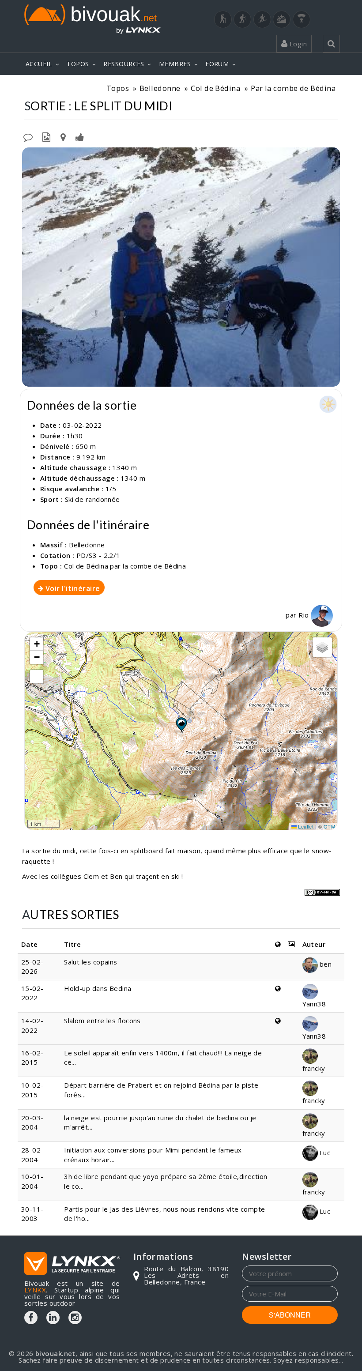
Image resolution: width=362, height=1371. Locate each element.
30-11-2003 (32, 1214)
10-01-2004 (32, 1181)
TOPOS (78, 64)
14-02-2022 (32, 1025)
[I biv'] (79, 136)
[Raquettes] (242, 19)
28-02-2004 (32, 1154)
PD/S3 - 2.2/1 (98, 555)
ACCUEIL (39, 64)
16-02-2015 (32, 1057)
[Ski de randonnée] (262, 19)
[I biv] (30, 156)
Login (297, 43)
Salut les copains (90, 961)
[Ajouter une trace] (63, 136)
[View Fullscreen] (36, 676)
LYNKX (35, 1289)
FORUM (217, 64)
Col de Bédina (215, 88)
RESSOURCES (123, 64)
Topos (117, 88)
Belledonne (160, 88)
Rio (304, 614)
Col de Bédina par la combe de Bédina (125, 565)
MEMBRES (175, 64)
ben (325, 964)
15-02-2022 (32, 993)
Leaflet (305, 826)
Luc (324, 1152)
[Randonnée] (223, 19)
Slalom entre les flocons (102, 1020)
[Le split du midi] (181, 266)
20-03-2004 (32, 1122)
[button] (181, 724)
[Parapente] (301, 19)
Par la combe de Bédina (293, 88)
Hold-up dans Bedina (98, 988)
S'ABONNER (290, 1315)
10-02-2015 (32, 1090)
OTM (329, 826)
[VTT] (281, 19)
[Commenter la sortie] (28, 136)
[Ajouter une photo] (46, 136)
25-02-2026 (32, 966)
